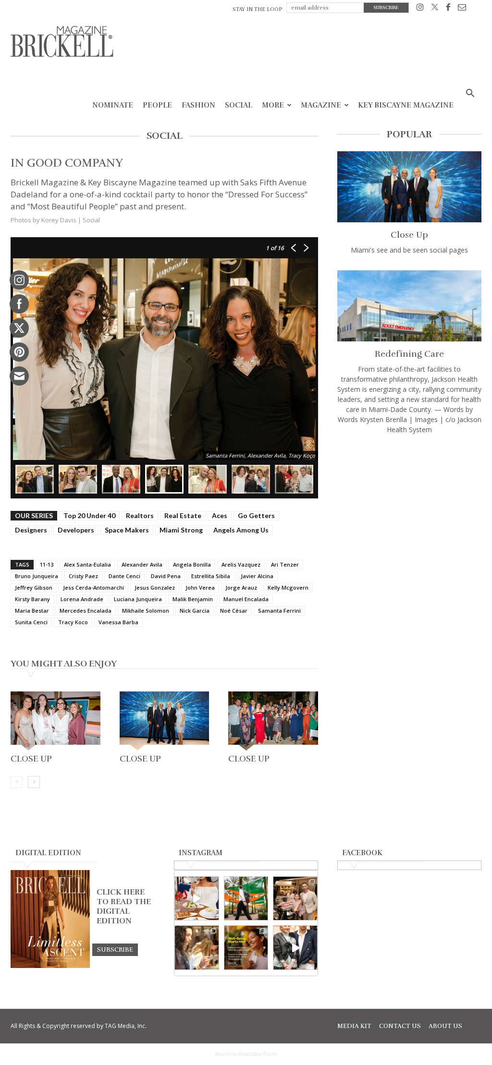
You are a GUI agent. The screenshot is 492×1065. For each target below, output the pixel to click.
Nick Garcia (194, 610)
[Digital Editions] (50, 965)
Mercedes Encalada (85, 610)
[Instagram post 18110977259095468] (295, 898)
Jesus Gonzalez (155, 587)
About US (445, 1026)
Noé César (233, 610)
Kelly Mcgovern (288, 587)
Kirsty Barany (32, 599)
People (157, 105)
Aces (219, 515)
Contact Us (400, 1026)
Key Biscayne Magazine (406, 105)
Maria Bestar (32, 610)
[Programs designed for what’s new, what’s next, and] (246, 898)
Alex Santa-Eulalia (87, 564)
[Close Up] (55, 720)
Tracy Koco (73, 622)
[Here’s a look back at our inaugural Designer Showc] (295, 947)
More (273, 105)
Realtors (140, 515)
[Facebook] (448, 9)
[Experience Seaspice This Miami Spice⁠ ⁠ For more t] (197, 898)
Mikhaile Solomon (145, 610)
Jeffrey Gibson (33, 587)
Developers (76, 530)
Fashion (198, 105)
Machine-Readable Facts (246, 1054)
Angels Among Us (241, 530)
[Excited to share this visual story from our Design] (197, 947)
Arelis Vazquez (240, 564)
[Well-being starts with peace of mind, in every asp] (246, 947)
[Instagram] (420, 9)
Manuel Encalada (246, 599)
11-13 (46, 564)
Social (238, 105)
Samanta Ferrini (279, 610)
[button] (469, 94)
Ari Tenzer (285, 564)
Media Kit (354, 1026)
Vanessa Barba (118, 622)
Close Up (31, 758)
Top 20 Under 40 (89, 515)
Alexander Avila (142, 564)
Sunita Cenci (31, 622)
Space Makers (127, 530)
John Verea (200, 587)
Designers (31, 530)
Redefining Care (409, 354)
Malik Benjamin (192, 599)
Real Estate (182, 515)
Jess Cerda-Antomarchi (93, 587)
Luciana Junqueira (138, 599)
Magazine (321, 105)
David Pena (166, 576)
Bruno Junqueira (36, 576)
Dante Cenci (124, 576)
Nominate (112, 105)
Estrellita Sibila (210, 576)
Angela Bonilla (192, 564)
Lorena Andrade (82, 599)
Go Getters (256, 515)
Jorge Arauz (241, 587)
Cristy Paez (83, 576)
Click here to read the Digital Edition (124, 906)
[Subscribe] (115, 949)
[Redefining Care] (409, 305)
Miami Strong (181, 530)
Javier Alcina (257, 576)
